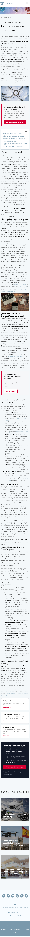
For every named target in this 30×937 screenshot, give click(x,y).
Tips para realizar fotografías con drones (13, 146)
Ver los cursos (10, 391)
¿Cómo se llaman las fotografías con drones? (14, 136)
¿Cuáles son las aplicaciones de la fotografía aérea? (14, 139)
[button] (27, 3)
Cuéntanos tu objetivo (9, 773)
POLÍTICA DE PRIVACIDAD (7, 929)
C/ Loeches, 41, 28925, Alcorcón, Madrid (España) (15, 907)
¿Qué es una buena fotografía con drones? (13, 135)
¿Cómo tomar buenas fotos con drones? (13, 133)
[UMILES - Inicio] (7, 3)
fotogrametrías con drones (15, 356)
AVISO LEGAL (18, 929)
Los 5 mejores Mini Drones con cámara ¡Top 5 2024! (14, 815)
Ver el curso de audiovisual (14, 122)
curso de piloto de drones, (17, 38)
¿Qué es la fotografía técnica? (10, 141)
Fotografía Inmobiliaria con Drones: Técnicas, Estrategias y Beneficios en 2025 (15, 871)
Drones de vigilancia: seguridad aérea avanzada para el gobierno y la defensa (14, 843)
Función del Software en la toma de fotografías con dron (15, 144)
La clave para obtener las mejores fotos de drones (15, 148)
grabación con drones (20, 284)
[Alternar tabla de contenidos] (25, 131)
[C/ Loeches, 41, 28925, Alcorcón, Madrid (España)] (15, 904)
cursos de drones (22, 286)
